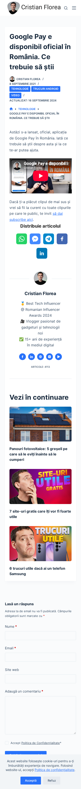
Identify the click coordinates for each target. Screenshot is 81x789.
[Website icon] (40, 356)
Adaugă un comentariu (24, 691)
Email (10, 648)
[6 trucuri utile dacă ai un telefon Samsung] (40, 543)
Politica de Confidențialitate (40, 743)
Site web (12, 670)
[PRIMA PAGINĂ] (11, 109)
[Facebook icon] (22, 356)
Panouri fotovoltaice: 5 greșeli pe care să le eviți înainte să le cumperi (38, 454)
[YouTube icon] (58, 356)
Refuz (52, 780)
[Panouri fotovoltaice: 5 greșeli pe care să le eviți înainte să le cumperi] (40, 424)
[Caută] (66, 8)
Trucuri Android (45, 88)
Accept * (36, 743)
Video (15, 95)
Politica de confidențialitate (54, 770)
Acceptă (30, 780)
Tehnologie (20, 88)
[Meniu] (74, 8)
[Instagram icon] (49, 356)
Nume (11, 626)
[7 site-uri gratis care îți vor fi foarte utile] (40, 486)
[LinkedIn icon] (31, 356)
